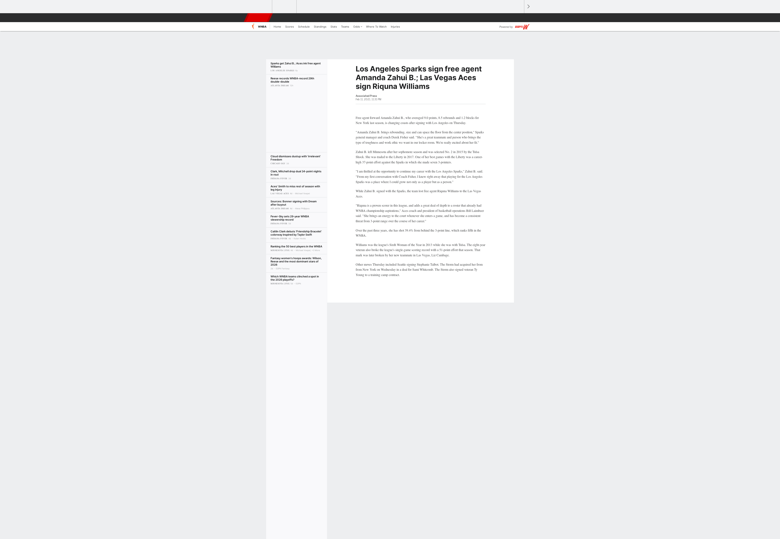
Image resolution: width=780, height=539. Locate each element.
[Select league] (260, 7)
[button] (519, 17)
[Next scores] (528, 6)
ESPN (258, 17)
